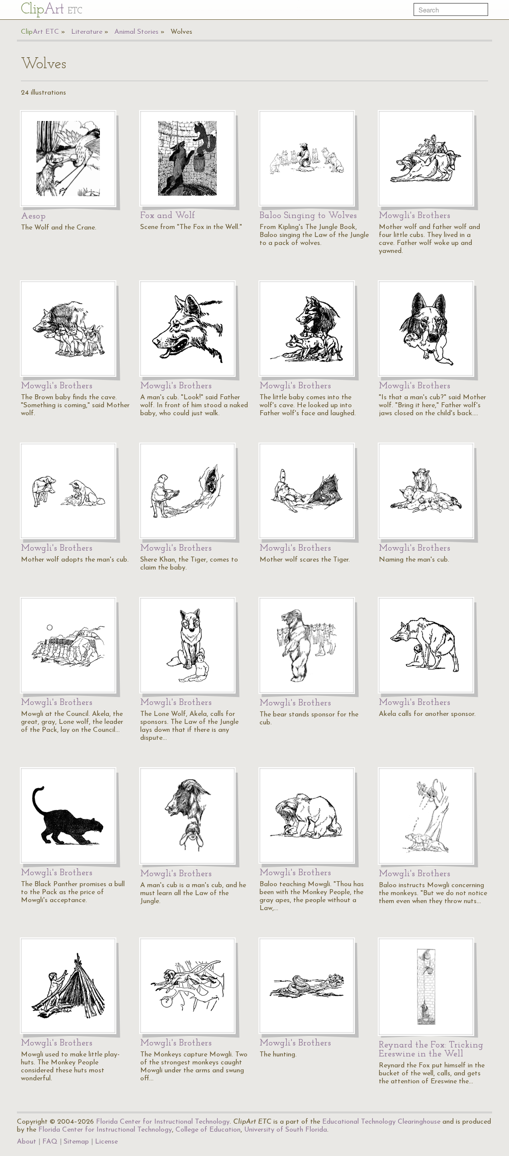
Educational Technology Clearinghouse (381, 1122)
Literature (86, 32)
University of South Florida (285, 1130)
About (26, 1142)
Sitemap (76, 1142)
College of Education (208, 1130)
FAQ (50, 1142)
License (106, 1142)
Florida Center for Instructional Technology (163, 1122)
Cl (51, 9)
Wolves (181, 32)
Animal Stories (136, 32)
